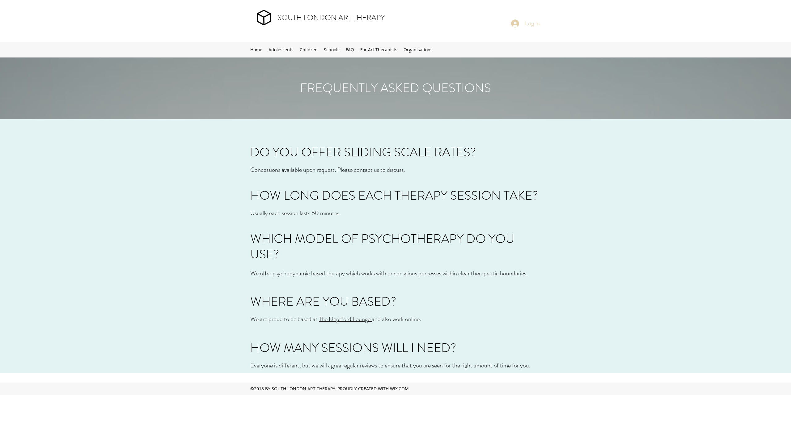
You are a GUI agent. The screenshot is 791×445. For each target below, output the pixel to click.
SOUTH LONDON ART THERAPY (331, 17)
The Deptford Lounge (345, 319)
